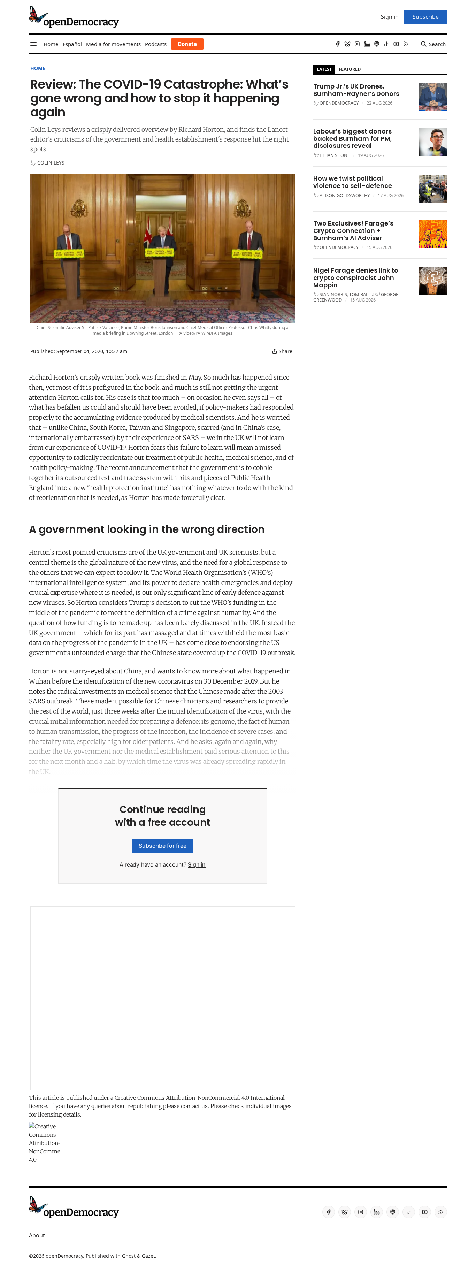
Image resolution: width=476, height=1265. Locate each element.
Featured (350, 69)
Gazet (148, 1255)
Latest (324, 69)
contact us (194, 1106)
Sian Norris (333, 294)
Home (37, 68)
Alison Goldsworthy (345, 195)
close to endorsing (232, 643)
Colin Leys (50, 162)
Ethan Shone (335, 155)
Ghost (129, 1255)
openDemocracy (339, 103)
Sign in (197, 864)
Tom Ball (360, 294)
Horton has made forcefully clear (176, 498)
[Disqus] (162, 998)
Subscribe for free (162, 845)
